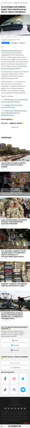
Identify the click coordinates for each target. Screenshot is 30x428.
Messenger (16, 350)
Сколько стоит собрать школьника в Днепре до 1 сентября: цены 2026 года (11, 191)
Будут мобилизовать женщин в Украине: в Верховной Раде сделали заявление (14, 222)
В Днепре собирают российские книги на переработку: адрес (14, 285)
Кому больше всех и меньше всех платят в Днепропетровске (14, 100)
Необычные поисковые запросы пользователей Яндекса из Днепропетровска (14, 113)
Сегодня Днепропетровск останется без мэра (11, 106)
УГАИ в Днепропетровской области (14, 67)
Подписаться (16, 367)
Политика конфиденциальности (15, 404)
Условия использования (15, 398)
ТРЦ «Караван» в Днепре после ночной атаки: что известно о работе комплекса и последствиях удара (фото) (13, 254)
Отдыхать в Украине (6, 2)
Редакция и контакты (15, 400)
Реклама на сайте (15, 402)
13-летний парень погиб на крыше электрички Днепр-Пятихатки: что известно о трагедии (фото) (12, 316)
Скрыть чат (15, 127)
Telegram (16, 345)
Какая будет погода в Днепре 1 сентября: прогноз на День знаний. (13, 165)
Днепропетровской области (12, 50)
